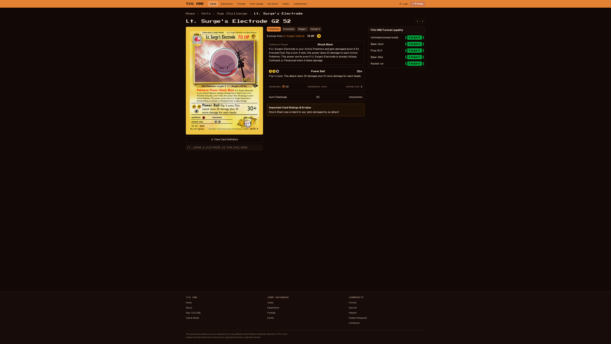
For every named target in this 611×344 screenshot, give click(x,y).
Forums (353, 302)
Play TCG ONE (193, 312)
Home (190, 14)
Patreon (353, 312)
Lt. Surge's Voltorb (294, 36)
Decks (270, 317)
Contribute (354, 323)
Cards (213, 3)
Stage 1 (302, 29)
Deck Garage (256, 3)
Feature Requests (358, 317)
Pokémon (273, 29)
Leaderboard (300, 3)
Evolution (288, 29)
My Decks (273, 3)
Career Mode (192, 317)
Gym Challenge (232, 14)
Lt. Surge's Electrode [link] (278, 14)
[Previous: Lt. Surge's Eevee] (417, 21)
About (189, 307)
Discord (353, 307)
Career (285, 3)
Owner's (315, 29)
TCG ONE (195, 4)
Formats (241, 3)
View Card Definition (226, 139)
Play (419, 4)
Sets (206, 14)
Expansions (227, 3)
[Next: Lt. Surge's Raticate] (422, 21)
